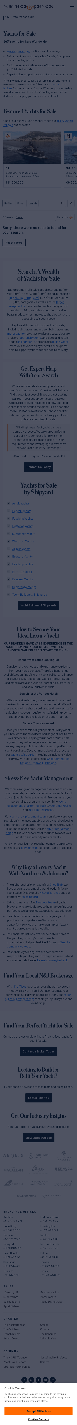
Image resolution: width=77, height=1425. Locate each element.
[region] (38, 1404)
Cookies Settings (38, 1419)
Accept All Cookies (39, 1411)
